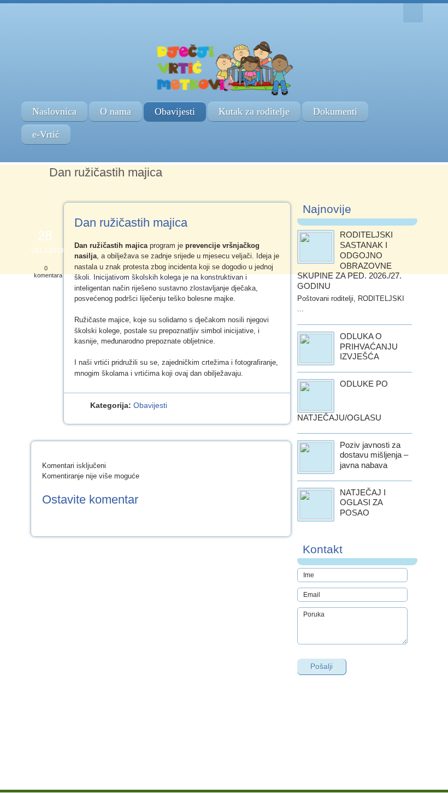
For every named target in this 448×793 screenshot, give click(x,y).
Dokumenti (335, 111)
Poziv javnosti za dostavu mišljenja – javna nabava (374, 455)
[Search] (413, 12)
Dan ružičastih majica (130, 222)
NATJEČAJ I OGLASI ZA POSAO (363, 503)
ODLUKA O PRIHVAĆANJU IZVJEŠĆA (369, 347)
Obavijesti (175, 111)
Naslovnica (54, 111)
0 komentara (48, 272)
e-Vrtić (46, 134)
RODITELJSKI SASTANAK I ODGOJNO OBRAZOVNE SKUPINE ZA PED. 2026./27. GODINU (349, 260)
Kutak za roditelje (254, 111)
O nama (115, 111)
